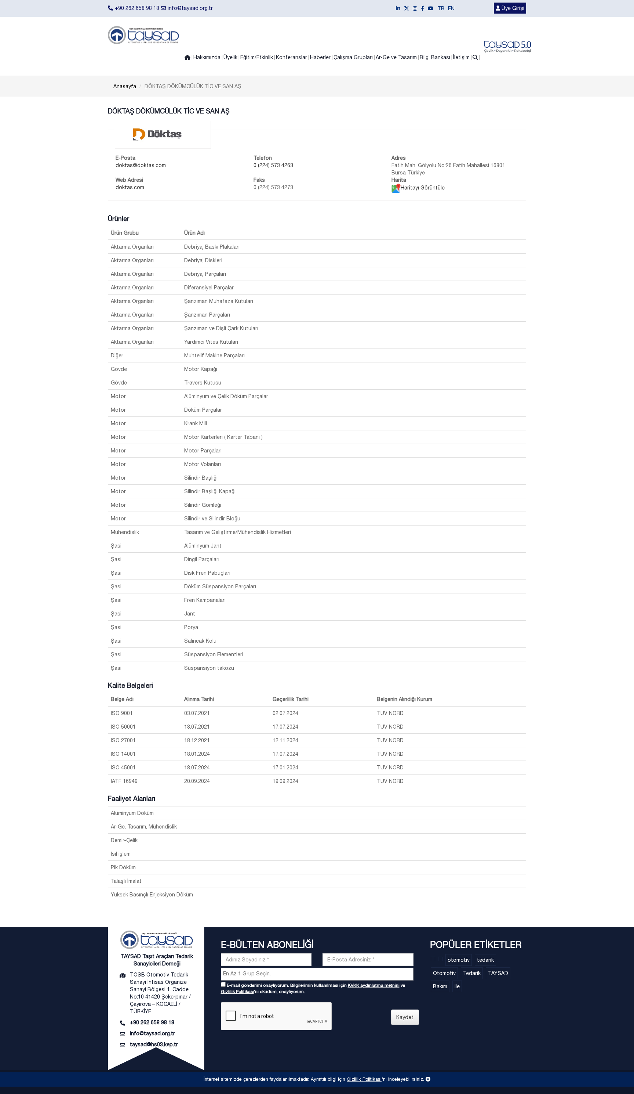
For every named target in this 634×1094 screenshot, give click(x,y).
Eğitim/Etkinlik (256, 57)
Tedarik (472, 973)
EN (451, 8)
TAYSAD (498, 973)
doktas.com (130, 187)
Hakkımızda (207, 57)
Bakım (440, 986)
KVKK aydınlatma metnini (374, 985)
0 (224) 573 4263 (273, 165)
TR (440, 8)
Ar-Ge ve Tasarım (396, 57)
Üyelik (230, 57)
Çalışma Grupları (353, 57)
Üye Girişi (512, 8)
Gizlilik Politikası (237, 991)
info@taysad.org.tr (190, 8)
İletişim (461, 57)
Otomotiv (444, 973)
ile (457, 986)
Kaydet (404, 1017)
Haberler (320, 57)
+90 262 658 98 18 (137, 8)
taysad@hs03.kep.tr (154, 1044)
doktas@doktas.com (141, 165)
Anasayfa (124, 86)
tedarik (485, 960)
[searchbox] (318, 973)
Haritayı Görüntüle (423, 188)
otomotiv (459, 960)
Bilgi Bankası (435, 57)
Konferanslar (291, 57)
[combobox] (317, 974)
